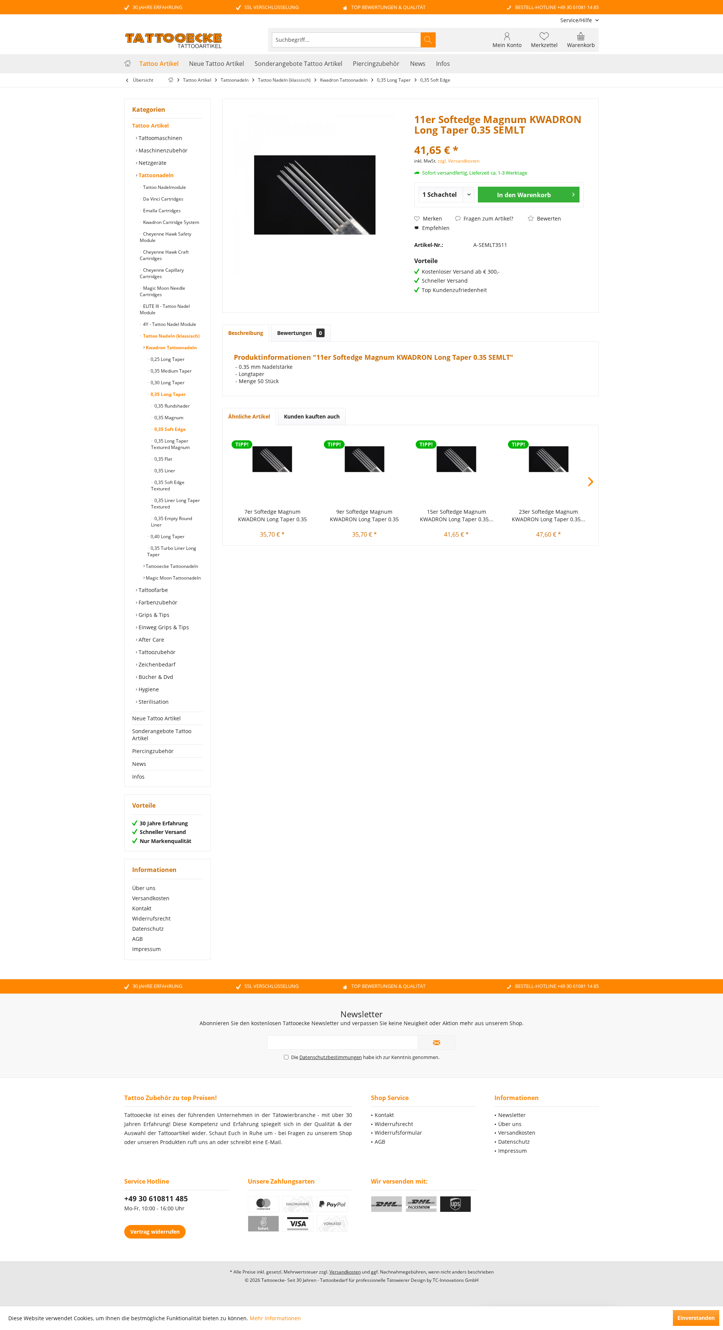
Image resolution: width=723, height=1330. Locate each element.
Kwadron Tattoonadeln (171, 347)
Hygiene (148, 689)
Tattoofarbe (152, 589)
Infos (138, 776)
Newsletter (512, 1114)
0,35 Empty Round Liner (171, 521)
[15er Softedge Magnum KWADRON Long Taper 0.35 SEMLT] (456, 459)
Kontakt (141, 908)
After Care (150, 639)
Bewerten (548, 218)
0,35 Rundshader (171, 406)
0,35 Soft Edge (169, 429)
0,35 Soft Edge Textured (168, 485)
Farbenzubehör (157, 602)
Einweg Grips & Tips (163, 627)
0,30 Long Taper (167, 382)
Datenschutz (148, 928)
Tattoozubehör (156, 652)
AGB (137, 938)
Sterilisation (153, 701)
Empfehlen (435, 227)
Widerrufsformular (398, 1132)
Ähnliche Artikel (249, 416)
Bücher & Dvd (155, 676)
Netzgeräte (151, 162)
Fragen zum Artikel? (487, 218)
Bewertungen (299, 332)
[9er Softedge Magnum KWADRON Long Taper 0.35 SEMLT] (364, 459)
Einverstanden (696, 1317)
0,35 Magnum (168, 417)
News (139, 763)
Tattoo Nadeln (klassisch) (171, 336)
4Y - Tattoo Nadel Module (169, 324)
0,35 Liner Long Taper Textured (175, 503)
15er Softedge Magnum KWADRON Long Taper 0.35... (456, 515)
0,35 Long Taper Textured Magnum (170, 444)
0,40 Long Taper (167, 536)
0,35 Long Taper (167, 394)
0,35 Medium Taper (170, 371)
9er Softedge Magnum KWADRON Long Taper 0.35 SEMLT (364, 515)
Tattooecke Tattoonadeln (171, 566)
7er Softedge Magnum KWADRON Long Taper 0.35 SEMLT (272, 515)
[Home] (127, 63)
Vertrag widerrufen (155, 1231)
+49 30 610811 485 (156, 1199)
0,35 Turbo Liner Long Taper (171, 551)
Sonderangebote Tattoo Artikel (161, 734)
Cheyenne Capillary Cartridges (162, 273)
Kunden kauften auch (312, 416)
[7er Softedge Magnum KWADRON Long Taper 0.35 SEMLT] (272, 459)
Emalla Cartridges (161, 210)
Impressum (146, 949)
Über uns (144, 888)
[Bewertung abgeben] (499, 140)
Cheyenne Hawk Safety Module (165, 237)
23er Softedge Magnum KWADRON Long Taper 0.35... (548, 515)
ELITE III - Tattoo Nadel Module (165, 309)
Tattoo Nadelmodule (164, 187)
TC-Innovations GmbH (456, 1280)
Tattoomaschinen (159, 138)
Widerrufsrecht (151, 918)
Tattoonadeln (155, 175)
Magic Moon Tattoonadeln (173, 578)
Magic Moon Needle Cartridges (162, 291)
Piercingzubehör (153, 751)
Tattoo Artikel (150, 125)
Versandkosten (150, 898)
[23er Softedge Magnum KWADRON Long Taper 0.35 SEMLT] (548, 459)
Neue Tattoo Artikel (156, 718)
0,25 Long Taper (167, 359)
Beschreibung (245, 332)
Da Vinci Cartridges (162, 199)
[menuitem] (577, 20)
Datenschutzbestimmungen (330, 1057)
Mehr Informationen (275, 1318)
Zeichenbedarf (156, 664)
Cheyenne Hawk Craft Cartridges (164, 255)
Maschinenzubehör (162, 150)
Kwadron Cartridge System (170, 222)
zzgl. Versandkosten (458, 161)
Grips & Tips (153, 614)
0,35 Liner (164, 470)
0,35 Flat (162, 459)
